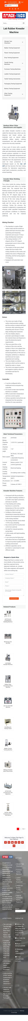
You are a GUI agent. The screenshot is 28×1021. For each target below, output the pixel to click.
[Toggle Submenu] (22, 42)
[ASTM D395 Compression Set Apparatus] (8, 785)
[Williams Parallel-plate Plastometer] (8, 764)
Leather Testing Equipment (19, 880)
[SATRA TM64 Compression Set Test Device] (8, 807)
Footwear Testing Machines (19, 872)
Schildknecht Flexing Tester (8, 719)
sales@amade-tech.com (14, 3)
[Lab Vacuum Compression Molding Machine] (8, 613)
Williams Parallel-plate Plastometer (8, 761)
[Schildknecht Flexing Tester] (8, 721)
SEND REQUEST (14, 598)
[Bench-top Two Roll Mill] (8, 636)
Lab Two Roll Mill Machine (8, 698)
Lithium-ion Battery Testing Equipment (19, 889)
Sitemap (22, 1010)
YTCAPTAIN (14, 1012)
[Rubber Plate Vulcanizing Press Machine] (8, 679)
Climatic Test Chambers (20, 865)
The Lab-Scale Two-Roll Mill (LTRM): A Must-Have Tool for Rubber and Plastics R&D (7, 931)
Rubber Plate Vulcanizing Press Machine (8, 675)
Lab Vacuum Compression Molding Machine (8, 609)
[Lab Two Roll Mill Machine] (8, 700)
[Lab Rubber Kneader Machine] (8, 657)
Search (17, 909)
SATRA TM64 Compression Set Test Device (8, 803)
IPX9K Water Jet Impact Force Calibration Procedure (7, 965)
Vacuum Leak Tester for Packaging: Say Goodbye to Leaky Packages (7, 993)
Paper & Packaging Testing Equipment (19, 899)
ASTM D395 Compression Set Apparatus (8, 782)
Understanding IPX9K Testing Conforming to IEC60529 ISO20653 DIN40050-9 (7, 978)
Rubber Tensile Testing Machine (8, 739)
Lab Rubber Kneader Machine (8, 654)
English (9, 5)
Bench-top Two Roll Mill (8, 634)
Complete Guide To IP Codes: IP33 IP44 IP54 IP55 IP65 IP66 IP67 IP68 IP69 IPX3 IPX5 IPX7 (6, 949)
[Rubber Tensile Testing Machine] (8, 743)
